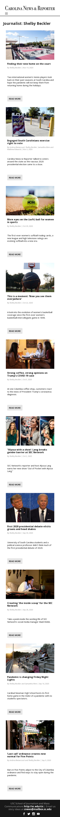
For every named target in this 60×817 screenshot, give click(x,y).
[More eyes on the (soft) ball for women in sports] (30, 200)
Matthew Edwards (14, 149)
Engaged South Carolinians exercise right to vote (28, 142)
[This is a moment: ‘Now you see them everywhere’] (30, 277)
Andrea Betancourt (17, 147)
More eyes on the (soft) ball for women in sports (30, 221)
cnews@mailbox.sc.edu (37, 809)
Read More (15, 98)
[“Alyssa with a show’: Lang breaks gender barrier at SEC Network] (30, 431)
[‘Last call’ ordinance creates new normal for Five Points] (30, 735)
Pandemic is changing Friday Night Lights (28, 678)
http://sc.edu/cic (34, 806)
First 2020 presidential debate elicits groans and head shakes (29, 528)
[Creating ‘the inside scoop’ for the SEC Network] (30, 584)
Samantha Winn (44, 147)
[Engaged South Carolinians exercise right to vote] (30, 121)
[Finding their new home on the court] (30, 45)
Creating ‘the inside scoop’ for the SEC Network (30, 604)
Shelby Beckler (15, 67)
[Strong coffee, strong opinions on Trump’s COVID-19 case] (30, 354)
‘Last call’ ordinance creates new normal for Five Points (26, 755)
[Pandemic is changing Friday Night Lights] (30, 658)
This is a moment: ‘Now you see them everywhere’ (29, 297)
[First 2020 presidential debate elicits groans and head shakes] (30, 507)
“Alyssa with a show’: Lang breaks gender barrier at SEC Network (27, 451)
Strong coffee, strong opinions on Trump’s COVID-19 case (27, 374)
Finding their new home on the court (29, 63)
